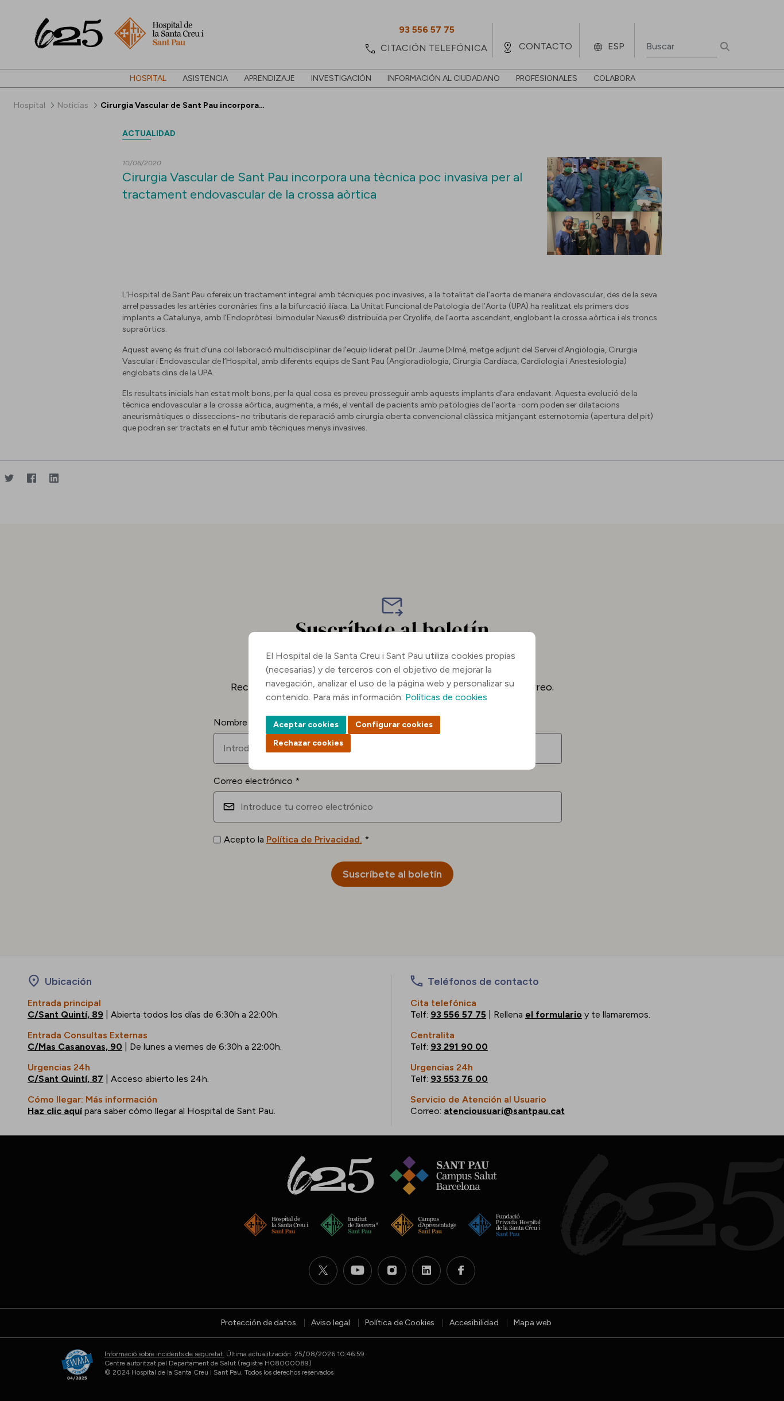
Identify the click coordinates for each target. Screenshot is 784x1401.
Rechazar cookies (308, 743)
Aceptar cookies (306, 724)
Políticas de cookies (446, 697)
